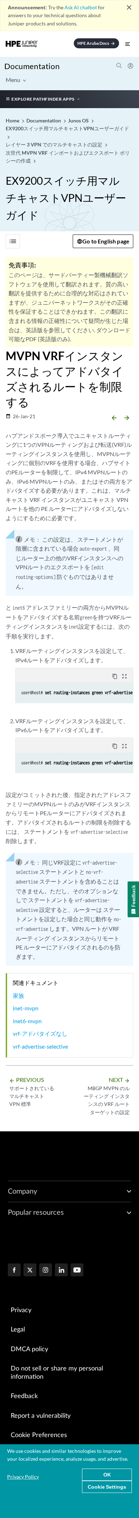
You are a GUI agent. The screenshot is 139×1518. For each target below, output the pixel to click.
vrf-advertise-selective (40, 1046)
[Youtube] (77, 1270)
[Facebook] (14, 1270)
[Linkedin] (61, 1270)
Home (13, 120)
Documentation (32, 66)
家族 (18, 995)
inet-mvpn (25, 1008)
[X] (30, 1270)
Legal (18, 1329)
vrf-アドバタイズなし (40, 1033)
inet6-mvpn (27, 1020)
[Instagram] (45, 1270)
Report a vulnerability (41, 1416)
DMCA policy (29, 1349)
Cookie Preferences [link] (39, 1435)
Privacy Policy (23, 1476)
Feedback (24, 1396)
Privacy (21, 1310)
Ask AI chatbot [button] (81, 7)
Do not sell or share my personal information (57, 1372)
